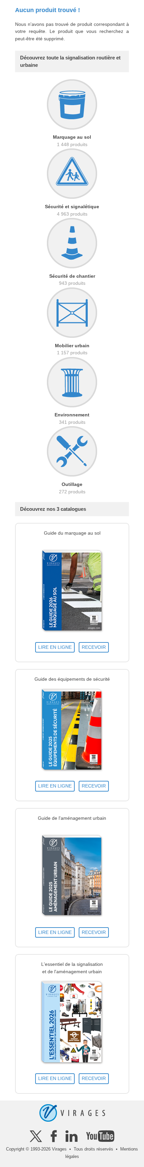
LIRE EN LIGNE (55, 647)
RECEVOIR (94, 647)
